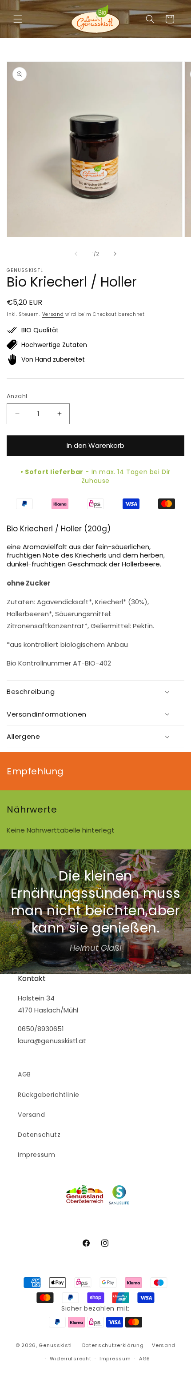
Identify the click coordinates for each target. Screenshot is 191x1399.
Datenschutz (39, 1134)
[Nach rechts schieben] (115, 253)
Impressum (36, 1154)
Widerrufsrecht (71, 1358)
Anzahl (17, 396)
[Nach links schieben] (76, 253)
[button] (18, 19)
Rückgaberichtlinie (49, 1094)
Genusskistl (55, 1344)
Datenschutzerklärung (113, 1345)
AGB (24, 1074)
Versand (53, 314)
